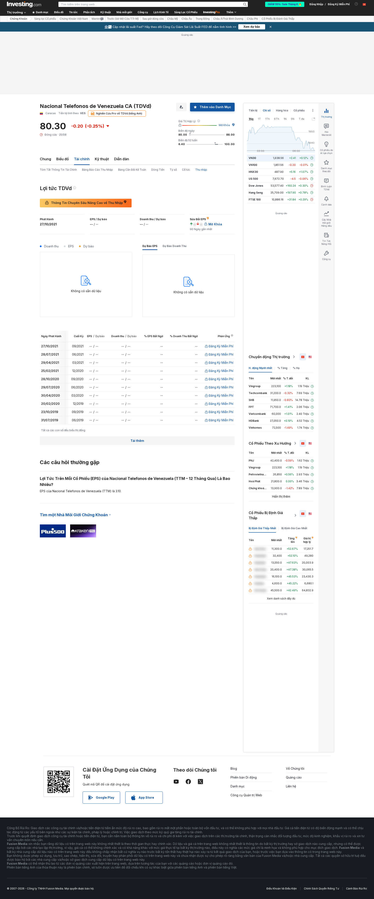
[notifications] (356, 4)
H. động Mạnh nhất (260, 368)
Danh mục (238, 786)
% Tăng (282, 368)
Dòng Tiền (157, 169)
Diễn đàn (121, 159)
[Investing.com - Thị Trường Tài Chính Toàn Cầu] (24, 4)
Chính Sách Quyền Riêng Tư (321, 888)
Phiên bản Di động (244, 777)
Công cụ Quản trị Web (246, 795)
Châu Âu (187, 18)
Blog (234, 768)
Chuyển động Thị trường (269, 357)
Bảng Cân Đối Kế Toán (132, 169)
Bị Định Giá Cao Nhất (294, 528)
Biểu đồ (62, 159)
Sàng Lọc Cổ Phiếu (185, 12)
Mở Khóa (224, 125)
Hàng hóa (282, 110)
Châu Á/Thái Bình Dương (228, 18)
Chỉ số (267, 110)
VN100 (253, 165)
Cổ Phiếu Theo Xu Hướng (270, 443)
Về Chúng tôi (295, 768)
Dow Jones (256, 185)
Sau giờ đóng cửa (153, 18)
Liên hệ (291, 786)
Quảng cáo (294, 777)
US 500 (253, 178)
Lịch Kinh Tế (161, 12)
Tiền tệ (253, 110)
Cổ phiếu (299, 110)
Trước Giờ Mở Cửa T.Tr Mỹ (123, 18)
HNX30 (253, 171)
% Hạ (296, 368)
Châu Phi (252, 18)
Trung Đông (203, 18)
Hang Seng (256, 192)
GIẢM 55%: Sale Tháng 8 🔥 (285, 4)
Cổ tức (186, 169)
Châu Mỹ (172, 18)
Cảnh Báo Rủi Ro (356, 888)
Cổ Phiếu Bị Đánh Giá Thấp (278, 18)
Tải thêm (137, 440)
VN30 (252, 158)
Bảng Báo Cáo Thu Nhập (97, 169)
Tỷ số (173, 169)
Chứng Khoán (18, 18)
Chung (45, 159)
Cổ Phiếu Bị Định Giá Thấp (266, 515)
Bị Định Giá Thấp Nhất (262, 528)
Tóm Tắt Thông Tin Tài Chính (58, 169)
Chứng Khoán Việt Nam (74, 18)
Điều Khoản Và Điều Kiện (281, 888)
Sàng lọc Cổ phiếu (45, 18)
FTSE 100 (255, 199)
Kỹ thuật (102, 159)
